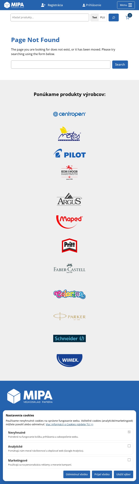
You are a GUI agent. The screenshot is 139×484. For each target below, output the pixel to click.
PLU (102, 17)
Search (120, 64)
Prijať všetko (101, 474)
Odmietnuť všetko (77, 474)
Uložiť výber (123, 474)
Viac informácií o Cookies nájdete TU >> (69, 424)
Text (94, 17)
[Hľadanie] (114, 17)
